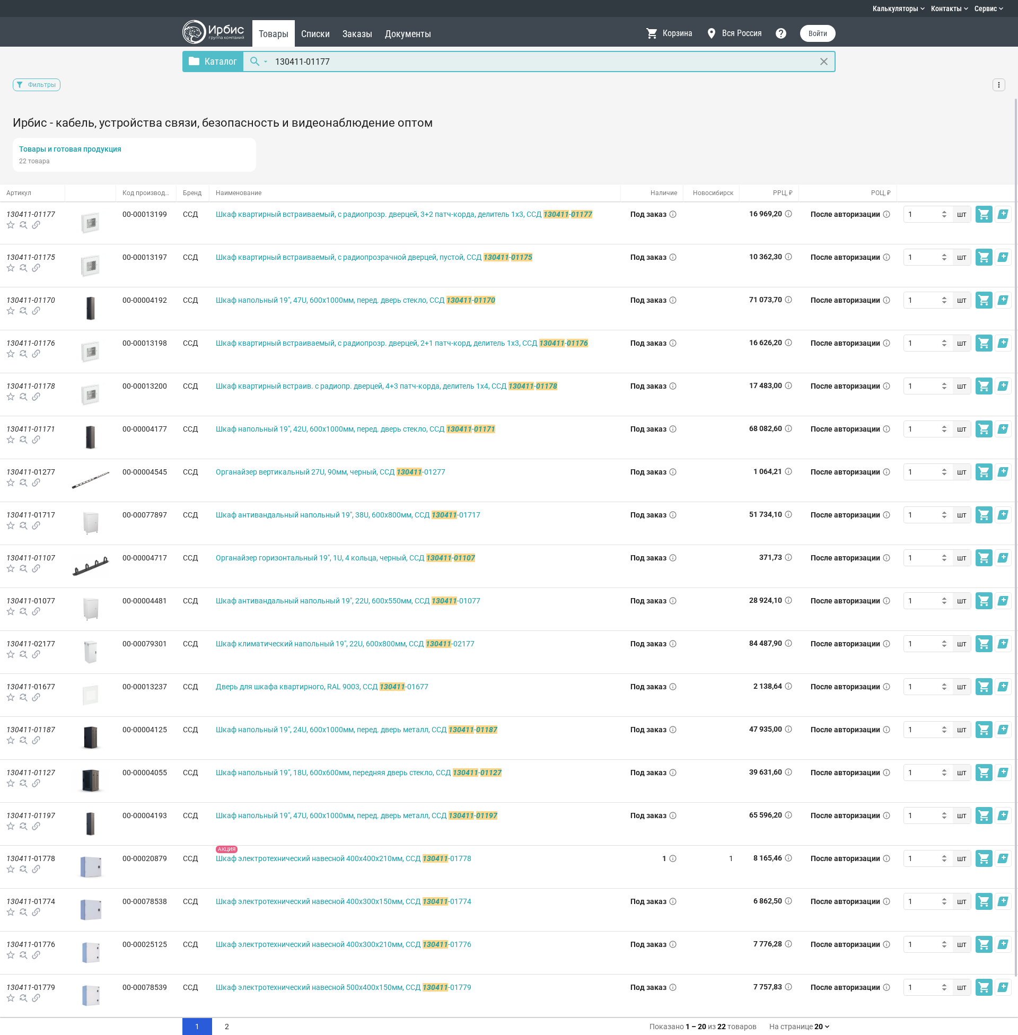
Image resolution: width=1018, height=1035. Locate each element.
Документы (408, 33)
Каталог (221, 61)
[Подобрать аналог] (23, 224)
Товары (273, 33)
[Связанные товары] (36, 224)
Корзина (677, 33)
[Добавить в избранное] (10, 224)
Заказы (357, 33)
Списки (315, 33)
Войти (818, 33)
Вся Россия (742, 33)
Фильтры (42, 85)
